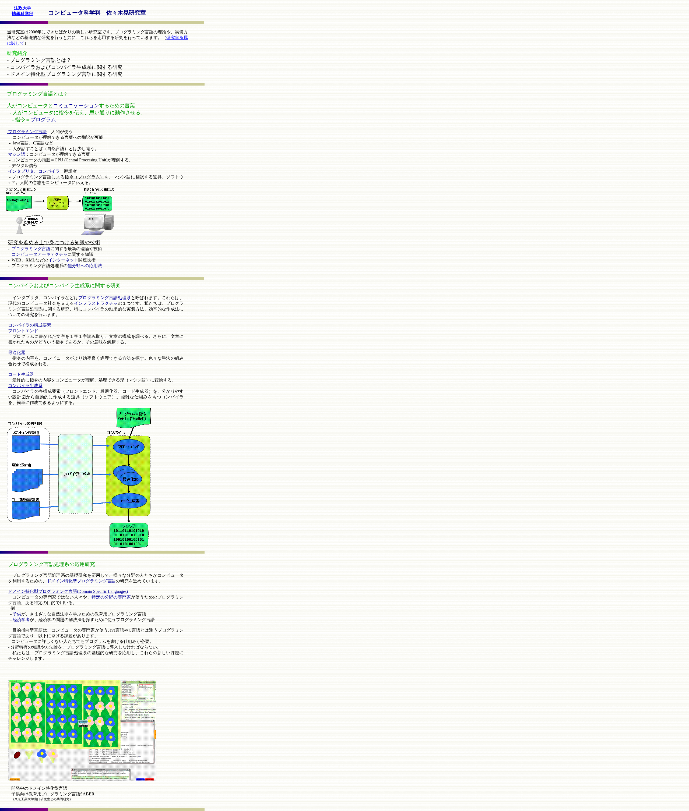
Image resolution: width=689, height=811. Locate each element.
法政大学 (22, 8)
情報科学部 (22, 13)
